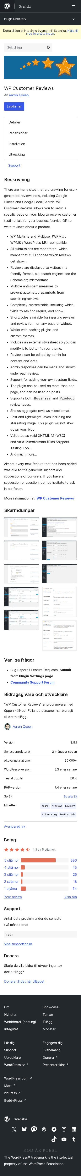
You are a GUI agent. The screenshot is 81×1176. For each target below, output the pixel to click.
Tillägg (47, 1022)
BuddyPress (15, 1100)
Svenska (20, 1119)
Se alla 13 (70, 796)
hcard (45, 805)
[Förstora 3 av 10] (33, 569)
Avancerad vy (14, 826)
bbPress (12, 1093)
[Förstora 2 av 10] (33, 546)
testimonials (67, 814)
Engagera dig (53, 1043)
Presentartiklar (56, 1065)
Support (14, 165)
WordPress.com (18, 1078)
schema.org (49, 814)
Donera (50, 1057)
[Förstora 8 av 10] (71, 569)
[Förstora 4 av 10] (33, 592)
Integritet (11, 1029)
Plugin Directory (15, 19)
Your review (13, 897)
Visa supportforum (18, 944)
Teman (48, 1014)
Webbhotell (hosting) (20, 1022)
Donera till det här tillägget (24, 981)
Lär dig (9, 1043)
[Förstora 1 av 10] (33, 523)
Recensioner (18, 133)
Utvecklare (12, 1057)
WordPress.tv (16, 1065)
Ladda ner (14, 106)
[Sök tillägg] (48, 47)
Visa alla (70, 897)
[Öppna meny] (74, 6)
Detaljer (14, 122)
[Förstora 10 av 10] (71, 626)
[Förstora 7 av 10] (71, 546)
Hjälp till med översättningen (52, 32)
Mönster (49, 1029)
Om (6, 1007)
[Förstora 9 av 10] (71, 592)
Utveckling (17, 154)
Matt (10, 1086)
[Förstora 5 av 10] (33, 615)
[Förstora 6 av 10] (71, 523)
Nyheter (10, 1014)
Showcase (51, 1007)
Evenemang (51, 1050)
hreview (57, 805)
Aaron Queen (19, 95)
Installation (17, 144)
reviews (70, 805)
